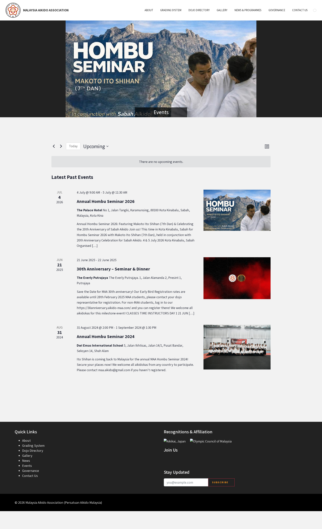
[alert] (161, 161)
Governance (277, 10)
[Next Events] (61, 146)
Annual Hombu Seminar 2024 (106, 336)
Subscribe (220, 482)
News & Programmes (247, 10)
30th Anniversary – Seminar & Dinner (113, 269)
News (26, 460)
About (149, 10)
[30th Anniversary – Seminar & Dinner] (237, 278)
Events (27, 465)
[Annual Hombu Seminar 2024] (237, 347)
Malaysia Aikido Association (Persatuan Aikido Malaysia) (64, 502)
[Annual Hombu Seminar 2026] (237, 210)
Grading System (170, 10)
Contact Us (300, 10)
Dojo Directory (199, 10)
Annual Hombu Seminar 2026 (106, 201)
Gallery (222, 10)
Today (73, 146)
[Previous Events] (53, 146)
